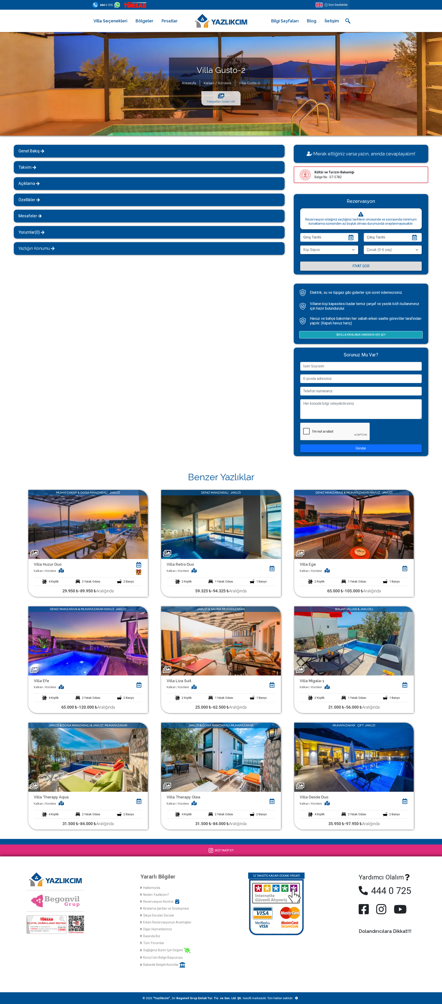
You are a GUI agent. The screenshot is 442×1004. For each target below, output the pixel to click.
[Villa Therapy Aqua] (88, 757)
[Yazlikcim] (221, 20)
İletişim (332, 20)
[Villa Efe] (88, 640)
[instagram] (381, 909)
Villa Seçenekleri (110, 20)
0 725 (106, 4)
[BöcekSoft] (296, 998)
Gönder (361, 448)
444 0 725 (390, 890)
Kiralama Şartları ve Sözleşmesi (166, 908)
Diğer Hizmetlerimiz (157, 929)
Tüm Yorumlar (153, 943)
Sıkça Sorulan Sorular (158, 915)
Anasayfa (189, 83)
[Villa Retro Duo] (221, 524)
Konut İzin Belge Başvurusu (163, 957)
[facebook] (365, 909)
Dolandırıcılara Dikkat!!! (385, 931)
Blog (311, 20)
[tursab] (136, 4)
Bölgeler (144, 20)
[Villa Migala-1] (354, 640)
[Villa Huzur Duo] (88, 524)
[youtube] (399, 909)
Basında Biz (151, 936)
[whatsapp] (118, 5)
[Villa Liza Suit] (221, 640)
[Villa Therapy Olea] (221, 757)
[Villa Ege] (354, 524)
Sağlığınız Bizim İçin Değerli (163, 950)
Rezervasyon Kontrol (158, 901)
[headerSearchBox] (347, 21)
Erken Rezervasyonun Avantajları (167, 922)
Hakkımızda (151, 888)
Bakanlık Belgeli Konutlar (161, 964)
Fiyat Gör (360, 266)
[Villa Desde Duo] (354, 757)
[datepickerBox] (138, 564)
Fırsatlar (170, 20)
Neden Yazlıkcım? (156, 894)
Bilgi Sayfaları (285, 20)
